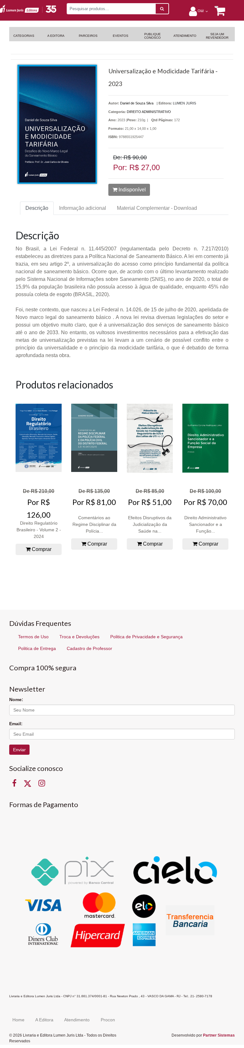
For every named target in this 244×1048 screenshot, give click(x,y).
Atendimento (77, 1019)
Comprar (40, 549)
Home (18, 1019)
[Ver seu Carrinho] (216, 11)
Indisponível (131, 189)
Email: (16, 723)
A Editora (44, 1019)
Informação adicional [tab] (82, 208)
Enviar (19, 749)
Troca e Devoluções (79, 636)
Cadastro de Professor (89, 648)
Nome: (16, 699)
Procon (108, 1019)
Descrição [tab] (36, 208)
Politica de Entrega (37, 648)
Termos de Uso (33, 636)
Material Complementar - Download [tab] (157, 208)
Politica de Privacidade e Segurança (146, 636)
